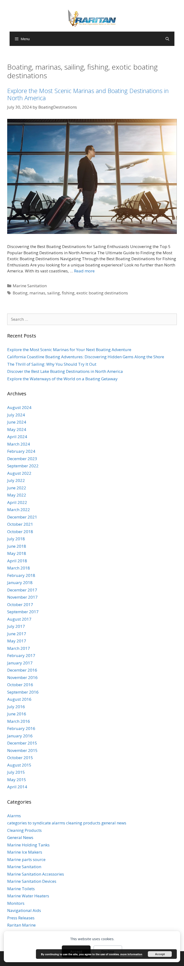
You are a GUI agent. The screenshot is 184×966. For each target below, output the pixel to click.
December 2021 (22, 517)
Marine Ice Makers (24, 852)
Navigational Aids (24, 910)
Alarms (14, 815)
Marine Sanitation (30, 285)
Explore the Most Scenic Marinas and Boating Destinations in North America (88, 94)
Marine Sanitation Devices (31, 881)
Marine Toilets (21, 888)
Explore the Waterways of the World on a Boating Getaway (62, 378)
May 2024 (16, 429)
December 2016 (22, 670)
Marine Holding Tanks (28, 845)
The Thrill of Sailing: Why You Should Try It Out (51, 364)
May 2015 (16, 779)
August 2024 (19, 407)
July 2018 (16, 538)
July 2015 (16, 772)
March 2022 (18, 509)
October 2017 (20, 604)
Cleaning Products (24, 830)
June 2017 (16, 633)
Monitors (15, 903)
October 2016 (20, 684)
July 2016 (16, 706)
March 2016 (18, 721)
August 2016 (19, 699)
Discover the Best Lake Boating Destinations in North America (65, 371)
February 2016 (21, 728)
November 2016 (22, 677)
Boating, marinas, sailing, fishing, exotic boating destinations (70, 293)
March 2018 (18, 568)
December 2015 (22, 743)
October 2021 (20, 524)
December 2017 (22, 590)
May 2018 (16, 553)
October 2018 (20, 531)
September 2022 (23, 466)
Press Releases (20, 918)
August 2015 (19, 765)
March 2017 (18, 648)
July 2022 (16, 480)
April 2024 (17, 436)
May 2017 (16, 641)
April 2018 (17, 560)
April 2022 (17, 502)
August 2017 (19, 619)
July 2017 (16, 626)
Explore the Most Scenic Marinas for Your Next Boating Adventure (69, 349)
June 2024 (16, 422)
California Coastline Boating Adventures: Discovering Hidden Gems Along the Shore (85, 356)
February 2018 (21, 575)
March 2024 (18, 444)
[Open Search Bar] (167, 39)
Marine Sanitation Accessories (35, 874)
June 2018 (16, 546)
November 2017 (22, 597)
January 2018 (20, 582)
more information (131, 954)
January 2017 (20, 663)
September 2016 (23, 692)
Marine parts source (26, 859)
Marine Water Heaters (28, 896)
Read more (84, 271)
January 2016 (20, 736)
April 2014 (17, 786)
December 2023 (22, 458)
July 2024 (16, 415)
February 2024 (21, 451)
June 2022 (16, 488)
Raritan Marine (21, 925)
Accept (160, 954)
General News (20, 837)
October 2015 (20, 757)
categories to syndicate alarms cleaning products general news (66, 823)
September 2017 (23, 611)
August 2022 (19, 473)
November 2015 (22, 750)
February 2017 (21, 655)
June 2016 (16, 714)
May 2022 (16, 495)
